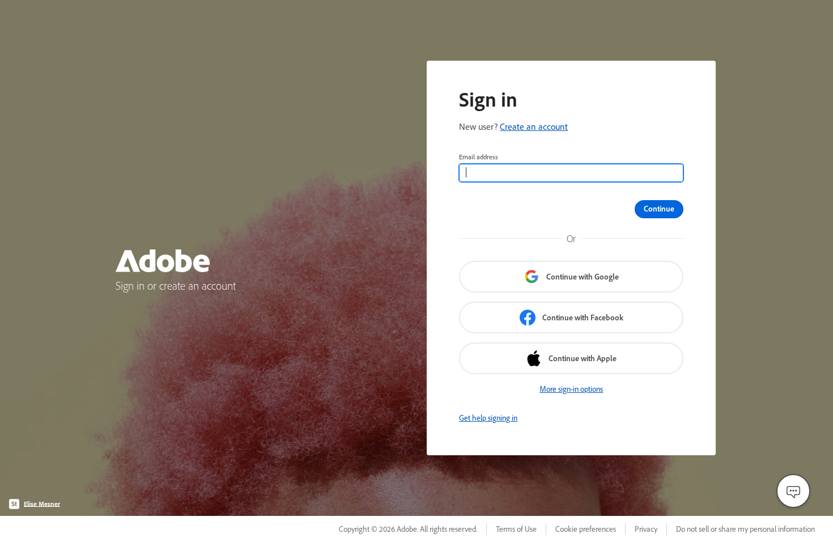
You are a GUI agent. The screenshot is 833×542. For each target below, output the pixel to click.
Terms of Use (516, 529)
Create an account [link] (534, 126)
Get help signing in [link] (488, 418)
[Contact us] (793, 491)
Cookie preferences (585, 529)
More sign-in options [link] (571, 389)
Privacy (646, 529)
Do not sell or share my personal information (745, 529)
